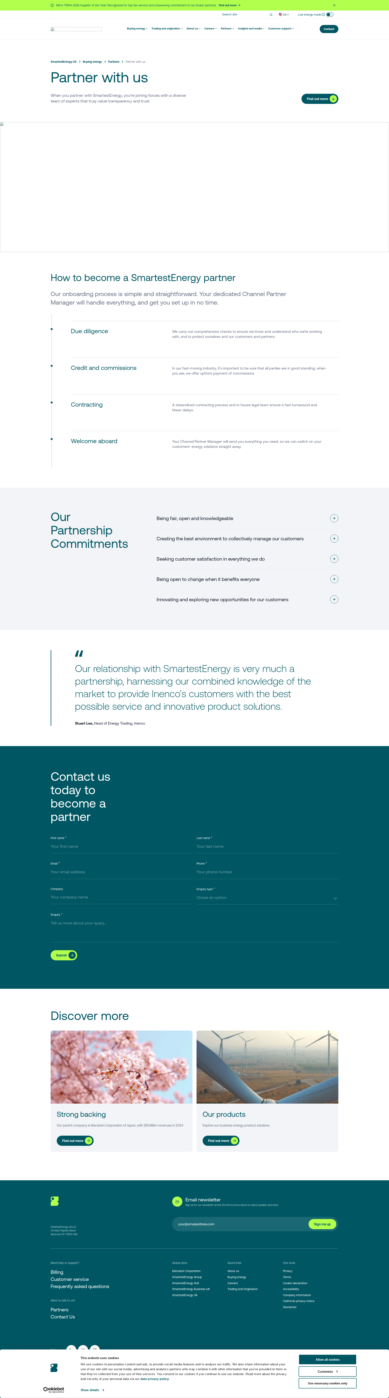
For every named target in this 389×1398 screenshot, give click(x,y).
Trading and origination (166, 28)
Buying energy (136, 28)
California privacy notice (298, 1301)
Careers (209, 28)
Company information (297, 1295)
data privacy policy (154, 1379)
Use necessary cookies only (327, 1383)
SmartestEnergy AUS (185, 1283)
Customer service (70, 1279)
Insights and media (250, 28)
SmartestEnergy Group (187, 1277)
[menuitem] (137, 29)
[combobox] (267, 897)
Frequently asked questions (80, 1286)
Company (57, 889)
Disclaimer (290, 1307)
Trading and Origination (243, 1289)
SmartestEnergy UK (185, 1295)
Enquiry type (205, 889)
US (284, 14)
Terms (287, 1277)
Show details (90, 1390)
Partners (226, 28)
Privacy (287, 1271)
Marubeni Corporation (186, 1271)
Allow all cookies (328, 1359)
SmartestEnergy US (64, 61)
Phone (201, 863)
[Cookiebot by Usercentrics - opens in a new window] (54, 1390)
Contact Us (63, 1316)
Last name (203, 838)
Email (54, 863)
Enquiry (55, 914)
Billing (57, 1272)
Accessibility (291, 1289)
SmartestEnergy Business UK (191, 1289)
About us (192, 28)
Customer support (279, 28)
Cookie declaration (295, 1283)
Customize (325, 1371)
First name (57, 838)
